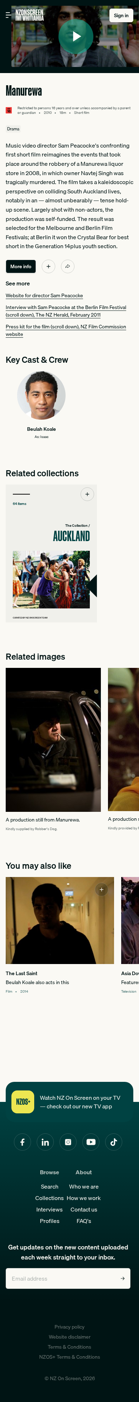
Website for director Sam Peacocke (44, 295)
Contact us (84, 1209)
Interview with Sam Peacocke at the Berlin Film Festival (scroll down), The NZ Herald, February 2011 (66, 311)
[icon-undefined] (48, 266)
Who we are (84, 1186)
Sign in (121, 15)
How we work (84, 1198)
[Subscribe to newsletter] (122, 1278)
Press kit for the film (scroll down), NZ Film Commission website (66, 330)
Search (49, 1186)
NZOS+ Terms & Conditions (69, 1356)
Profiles (50, 1220)
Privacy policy (69, 1326)
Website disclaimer (70, 1336)
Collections (49, 1198)
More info (20, 266)
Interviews (49, 1209)
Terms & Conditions (69, 1346)
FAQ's (84, 1220)
